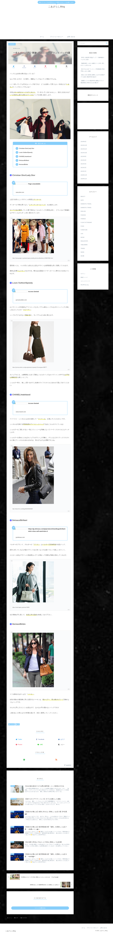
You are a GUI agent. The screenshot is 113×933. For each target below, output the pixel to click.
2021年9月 (83, 156)
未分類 (82, 256)
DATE (82, 200)
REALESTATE (84, 241)
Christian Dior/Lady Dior (26, 148)
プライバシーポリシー (92, 927)
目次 (39, 143)
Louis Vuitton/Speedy (26, 152)
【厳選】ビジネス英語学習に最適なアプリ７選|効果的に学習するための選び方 (92, 81)
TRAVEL (83, 248)
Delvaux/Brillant (24, 160)
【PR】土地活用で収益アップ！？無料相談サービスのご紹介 (92, 58)
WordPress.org (85, 284)
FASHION (12, 724)
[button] (106, 43)
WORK (82, 252)
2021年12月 (84, 145)
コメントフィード (85, 281)
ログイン (83, 273)
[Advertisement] (56, 21)
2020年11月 (84, 178)
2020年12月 (84, 175)
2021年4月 (83, 160)
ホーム (83, 927)
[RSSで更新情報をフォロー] (56, 759)
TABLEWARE (84, 244)
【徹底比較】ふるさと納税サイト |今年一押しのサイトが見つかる (92, 64)
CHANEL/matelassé (25, 156)
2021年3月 (83, 163)
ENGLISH (83, 211)
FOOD (82, 226)
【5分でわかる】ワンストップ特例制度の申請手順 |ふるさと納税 (92, 70)
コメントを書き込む (40, 908)
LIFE (18, 724)
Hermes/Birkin (23, 164)
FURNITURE (84, 229)
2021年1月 (83, 171)
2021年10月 (84, 152)
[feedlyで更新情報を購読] (24, 759)
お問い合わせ (103, 927)
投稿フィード (84, 277)
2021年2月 (83, 167)
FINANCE (83, 218)
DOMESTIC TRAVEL (86, 204)
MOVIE (82, 237)
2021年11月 (84, 149)
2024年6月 (83, 141)
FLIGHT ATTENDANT (86, 222)
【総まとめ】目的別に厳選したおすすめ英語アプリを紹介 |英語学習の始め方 (93, 76)
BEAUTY (83, 196)
